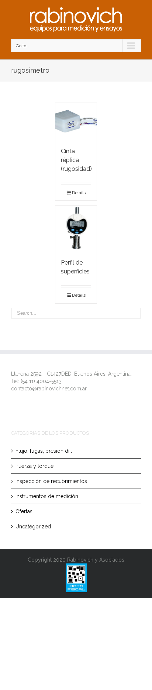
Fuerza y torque (34, 466)
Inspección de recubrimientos (51, 481)
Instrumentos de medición (46, 496)
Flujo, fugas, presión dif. (43, 451)
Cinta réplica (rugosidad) (76, 160)
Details (79, 192)
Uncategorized (33, 526)
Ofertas (23, 511)
